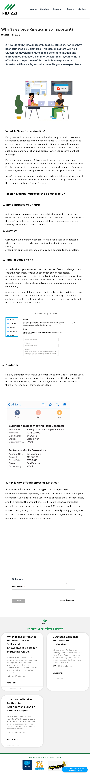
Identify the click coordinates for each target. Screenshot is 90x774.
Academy (58, 9)
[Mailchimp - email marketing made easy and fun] (67, 600)
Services (44, 9)
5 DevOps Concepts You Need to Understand (65, 640)
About (33, 9)
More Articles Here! (45, 629)
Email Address (18, 586)
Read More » (12, 683)
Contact (82, 9)
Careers (70, 9)
